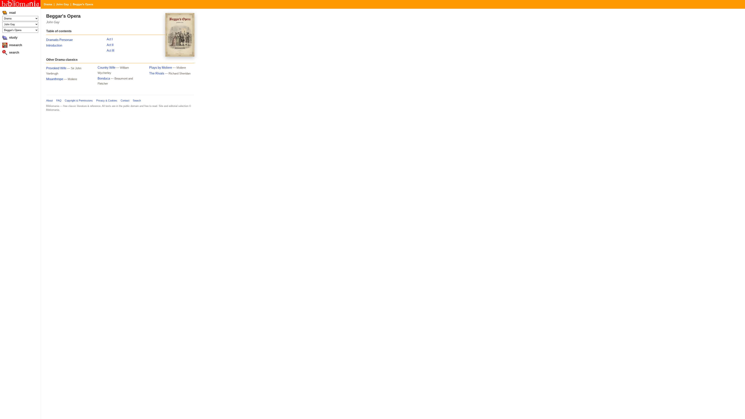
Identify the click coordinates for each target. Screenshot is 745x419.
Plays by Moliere (160, 67)
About (49, 100)
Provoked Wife (56, 68)
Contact (125, 100)
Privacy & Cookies (106, 100)
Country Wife (106, 67)
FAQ (58, 100)
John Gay (62, 4)
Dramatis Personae (59, 40)
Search (137, 100)
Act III (110, 50)
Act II (110, 45)
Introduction (54, 45)
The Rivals (156, 73)
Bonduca (104, 78)
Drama (48, 4)
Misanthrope (54, 79)
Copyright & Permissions (79, 100)
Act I (110, 39)
